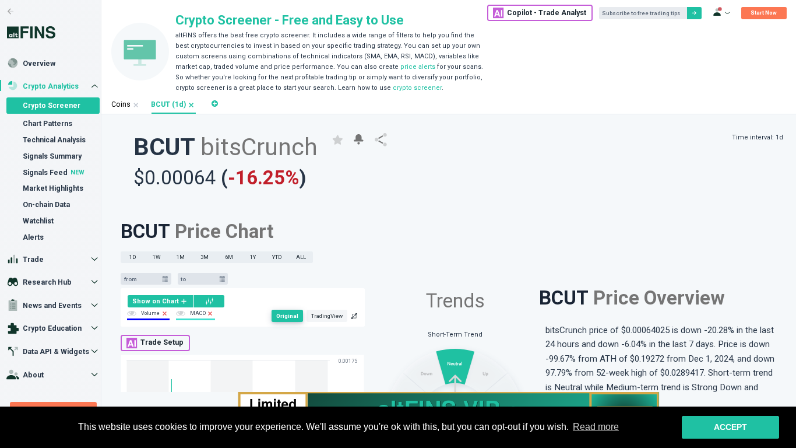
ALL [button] (301, 257)
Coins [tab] (121, 104)
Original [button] (287, 316)
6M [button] (229, 257)
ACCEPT (730, 427)
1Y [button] (253, 257)
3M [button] (204, 257)
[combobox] (141, 279)
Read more (596, 427)
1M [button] (181, 257)
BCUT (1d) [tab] (168, 104)
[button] (191, 105)
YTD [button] (277, 257)
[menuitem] (160, 301)
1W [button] (157, 257)
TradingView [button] (327, 316)
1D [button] (132, 257)
